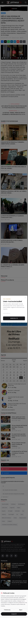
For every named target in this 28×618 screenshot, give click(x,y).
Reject (20, 610)
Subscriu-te (14, 318)
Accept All (14, 614)
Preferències (7, 610)
